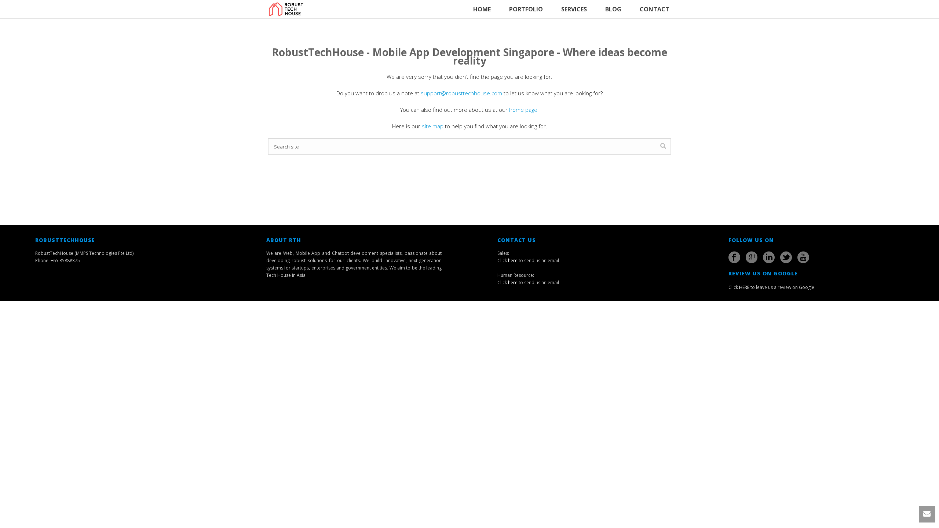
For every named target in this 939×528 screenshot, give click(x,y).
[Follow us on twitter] (786, 257)
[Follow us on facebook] (734, 257)
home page (524, 109)
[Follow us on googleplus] (751, 257)
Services (574, 9)
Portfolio (526, 9)
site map (432, 126)
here (513, 260)
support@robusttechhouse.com (461, 93)
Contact (654, 9)
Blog (613, 9)
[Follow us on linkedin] (769, 257)
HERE (744, 287)
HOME (482, 9)
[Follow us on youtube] (803, 257)
